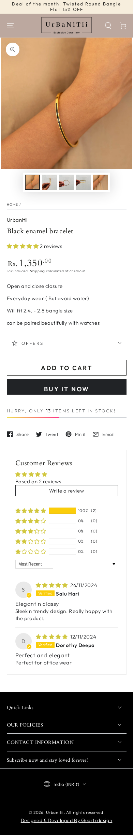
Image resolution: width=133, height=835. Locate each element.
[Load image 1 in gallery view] (32, 182)
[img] (52, 585)
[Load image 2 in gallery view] (49, 182)
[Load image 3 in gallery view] (66, 182)
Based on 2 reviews (38, 481)
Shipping (37, 271)
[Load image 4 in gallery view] (83, 182)
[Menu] (10, 25)
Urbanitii (17, 220)
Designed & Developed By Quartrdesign (67, 820)
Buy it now (66, 389)
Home (12, 204)
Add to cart (66, 368)
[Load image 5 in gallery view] (100, 182)
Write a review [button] (66, 490)
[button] (108, 25)
